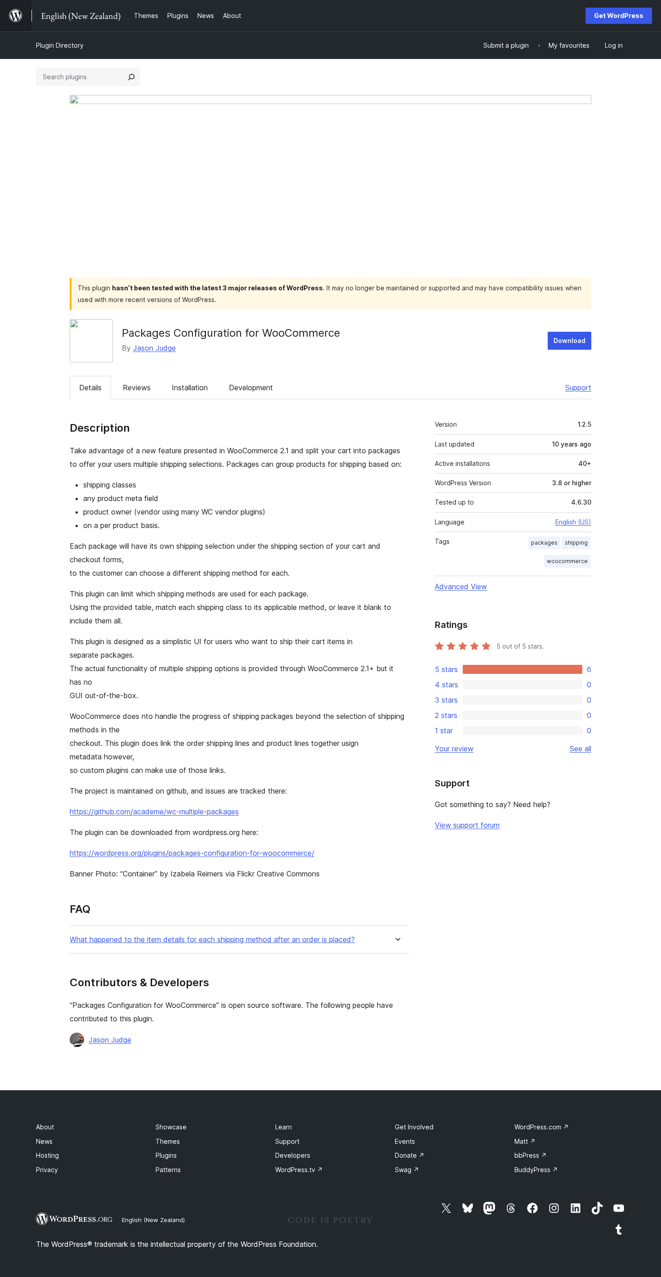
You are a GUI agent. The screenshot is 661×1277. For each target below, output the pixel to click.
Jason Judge (154, 347)
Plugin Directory (60, 45)
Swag (407, 1169)
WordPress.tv (299, 1169)
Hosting (47, 1155)
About (45, 1127)
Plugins (166, 1155)
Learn (283, 1127)
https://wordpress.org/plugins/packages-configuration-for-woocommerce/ (192, 852)
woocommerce (567, 561)
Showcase (171, 1127)
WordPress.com (541, 1127)
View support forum (467, 825)
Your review (454, 748)
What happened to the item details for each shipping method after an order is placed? (212, 939)
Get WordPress (618, 15)
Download (569, 340)
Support (578, 387)
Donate (409, 1155)
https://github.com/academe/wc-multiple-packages (154, 811)
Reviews (137, 387)
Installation (190, 387)
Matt (525, 1141)
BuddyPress (536, 1169)
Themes (168, 1141)
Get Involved (414, 1127)
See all (580, 748)
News (44, 1141)
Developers (292, 1155)
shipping (576, 542)
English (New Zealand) (153, 1219)
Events (405, 1141)
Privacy (47, 1169)
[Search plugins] (131, 77)
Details (90, 387)
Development (251, 387)
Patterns (168, 1169)
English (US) (573, 522)
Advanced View (461, 586)
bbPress (530, 1155)
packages (544, 542)
